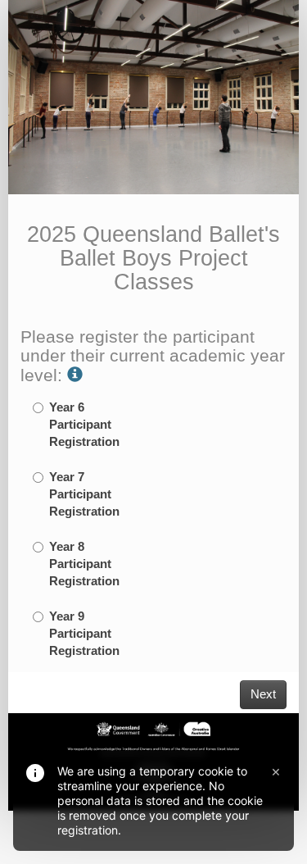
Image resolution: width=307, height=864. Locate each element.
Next (263, 694)
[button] (75, 375)
